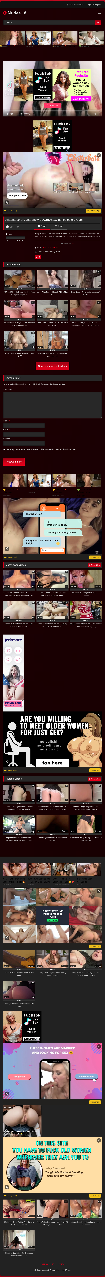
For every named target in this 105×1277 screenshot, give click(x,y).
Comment (7, 389)
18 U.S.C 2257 (47, 1264)
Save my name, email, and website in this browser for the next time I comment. (41, 449)
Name (6, 421)
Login (89, 5)
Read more (66, 243)
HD (39, 257)
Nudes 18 (16, 13)
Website (6, 438)
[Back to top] (97, 1269)
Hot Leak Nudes (50, 248)
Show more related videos (52, 366)
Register (97, 5)
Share (60, 226)
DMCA (62, 1264)
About (43, 226)
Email (6, 430)
